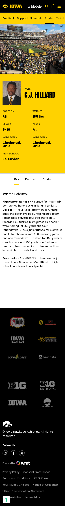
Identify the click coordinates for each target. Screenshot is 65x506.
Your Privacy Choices (16, 485)
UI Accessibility (12, 497)
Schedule (36, 18)
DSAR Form (41, 478)
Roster (49, 18)
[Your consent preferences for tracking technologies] (6, 499)
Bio (16, 179)
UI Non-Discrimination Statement (23, 491)
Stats (47, 179)
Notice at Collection (45, 485)
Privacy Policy (11, 472)
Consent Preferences (36, 472)
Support (22, 18)
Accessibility (32, 497)
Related (30, 179)
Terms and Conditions (17, 478)
